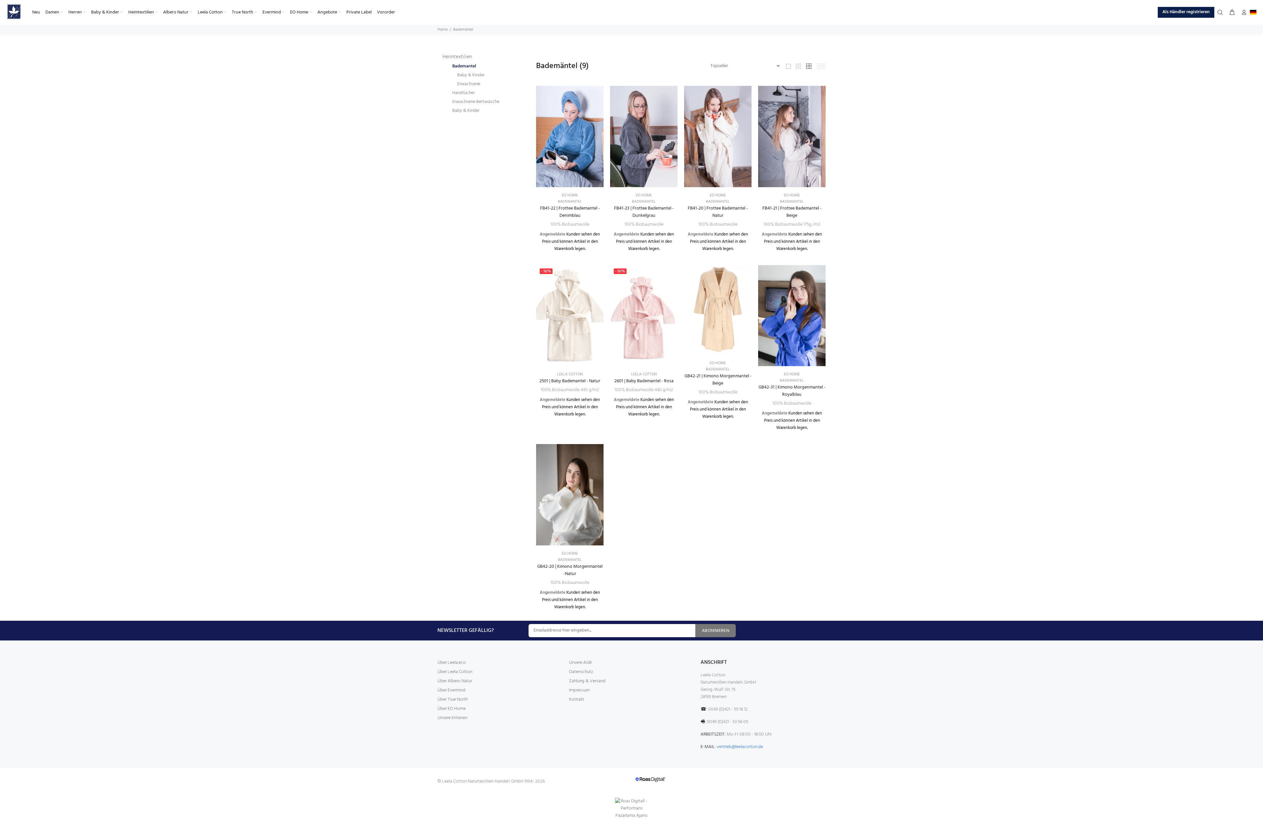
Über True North (452, 699)
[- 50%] (570, 315)
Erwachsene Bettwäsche (475, 102)
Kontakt (576, 699)
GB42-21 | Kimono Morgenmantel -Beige (718, 379)
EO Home (570, 195)
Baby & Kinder (470, 75)
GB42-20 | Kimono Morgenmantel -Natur (570, 570)
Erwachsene (468, 84)
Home (442, 29)
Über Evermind (451, 690)
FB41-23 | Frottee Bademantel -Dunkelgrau (644, 212)
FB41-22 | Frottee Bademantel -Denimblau (570, 212)
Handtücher (463, 93)
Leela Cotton (570, 374)
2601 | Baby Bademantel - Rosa (644, 381)
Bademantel (464, 66)
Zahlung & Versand (587, 681)
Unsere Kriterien (452, 718)
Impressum (579, 690)
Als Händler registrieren (1186, 12)
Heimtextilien (457, 57)
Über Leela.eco (451, 662)
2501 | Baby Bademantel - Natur (569, 381)
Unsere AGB (580, 662)
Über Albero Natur (454, 681)
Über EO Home (451, 709)
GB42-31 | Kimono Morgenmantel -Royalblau (792, 391)
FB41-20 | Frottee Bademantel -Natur (718, 212)
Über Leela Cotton (454, 672)
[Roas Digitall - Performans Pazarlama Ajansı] (631, 808)
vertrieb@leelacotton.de (740, 747)
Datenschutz (581, 672)
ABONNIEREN (715, 631)
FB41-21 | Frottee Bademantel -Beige (792, 212)
